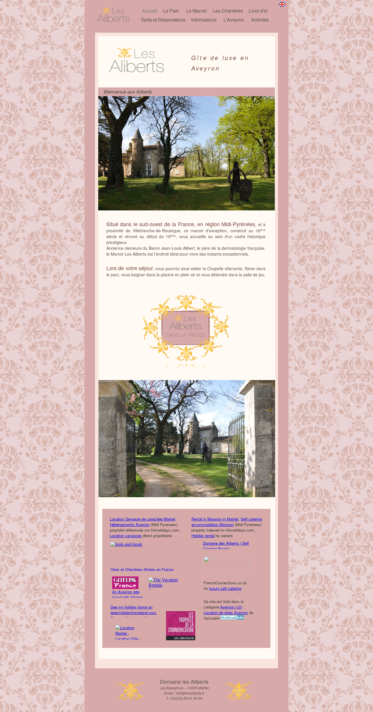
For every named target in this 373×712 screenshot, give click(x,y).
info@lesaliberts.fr (190, 692)
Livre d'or (258, 10)
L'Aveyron (234, 19)
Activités (260, 19)
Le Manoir (196, 10)
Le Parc (171, 10)
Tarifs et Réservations (163, 19)
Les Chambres (228, 10)
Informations (204, 19)
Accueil (149, 10)
